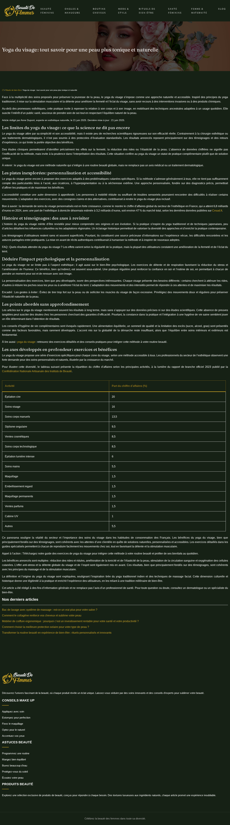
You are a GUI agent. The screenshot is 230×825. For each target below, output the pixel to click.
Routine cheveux (99, 10)
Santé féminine (175, 10)
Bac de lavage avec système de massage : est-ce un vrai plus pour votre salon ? (49, 609)
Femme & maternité (199, 10)
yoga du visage (26, 341)
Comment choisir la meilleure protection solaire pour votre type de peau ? (45, 627)
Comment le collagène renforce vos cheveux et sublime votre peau (41, 615)
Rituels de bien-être (147, 10)
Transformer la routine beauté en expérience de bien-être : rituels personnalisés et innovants (56, 632)
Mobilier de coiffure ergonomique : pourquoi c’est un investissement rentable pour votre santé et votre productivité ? (70, 621)
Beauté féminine (47, 10)
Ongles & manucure (72, 10)
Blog (222, 8)
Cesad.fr (217, 210)
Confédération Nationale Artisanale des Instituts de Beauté (37, 371)
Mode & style (123, 10)
